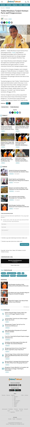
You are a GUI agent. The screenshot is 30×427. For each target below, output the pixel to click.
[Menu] (2, 2)
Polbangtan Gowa (5, 275)
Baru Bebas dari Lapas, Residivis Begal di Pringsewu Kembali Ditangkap (18, 293)
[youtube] (18, 385)
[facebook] (10, 385)
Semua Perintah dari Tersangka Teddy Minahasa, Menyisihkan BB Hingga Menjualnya (22, 144)
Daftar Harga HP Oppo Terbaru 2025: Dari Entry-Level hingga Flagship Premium (16, 313)
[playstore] (18, 390)
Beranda (3, 7)
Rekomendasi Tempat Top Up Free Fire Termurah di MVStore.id (15, 325)
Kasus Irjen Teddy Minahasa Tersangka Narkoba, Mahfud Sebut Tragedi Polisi (21, 160)
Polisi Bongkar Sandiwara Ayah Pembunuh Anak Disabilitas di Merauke (19, 206)
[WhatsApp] (7, 22)
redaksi (10, 19)
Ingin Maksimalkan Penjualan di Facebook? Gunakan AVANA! (16, 331)
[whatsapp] (14, 385)
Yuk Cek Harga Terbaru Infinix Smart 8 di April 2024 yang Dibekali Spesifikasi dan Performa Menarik (17, 355)
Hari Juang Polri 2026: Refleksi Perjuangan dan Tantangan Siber (17, 197)
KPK (23, 273)
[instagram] (16, 385)
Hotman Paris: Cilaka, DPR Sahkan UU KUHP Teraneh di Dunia (7, 144)
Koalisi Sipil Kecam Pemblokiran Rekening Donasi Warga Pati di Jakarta (19, 179)
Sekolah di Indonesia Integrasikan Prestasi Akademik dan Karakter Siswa (19, 171)
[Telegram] (9, 22)
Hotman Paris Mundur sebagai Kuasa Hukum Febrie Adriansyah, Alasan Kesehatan (7, 128)
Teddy (13, 52)
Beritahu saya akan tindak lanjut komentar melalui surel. (14, 238)
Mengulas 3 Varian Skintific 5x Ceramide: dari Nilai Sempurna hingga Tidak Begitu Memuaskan (17, 369)
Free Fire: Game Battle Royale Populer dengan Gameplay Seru (17, 337)
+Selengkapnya (26, 306)
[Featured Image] (15, 48)
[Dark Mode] (26, 2)
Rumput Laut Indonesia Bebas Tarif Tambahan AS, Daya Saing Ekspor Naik (18, 188)
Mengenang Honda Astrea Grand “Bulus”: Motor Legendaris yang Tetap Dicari (16, 349)
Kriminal (8, 7)
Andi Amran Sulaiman (11, 273)
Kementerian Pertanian (21, 275)
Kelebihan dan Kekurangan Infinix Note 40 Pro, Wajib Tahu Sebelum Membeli (16, 343)
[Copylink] (12, 22)
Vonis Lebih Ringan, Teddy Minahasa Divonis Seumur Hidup (22, 128)
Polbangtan (13, 275)
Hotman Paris (5, 107)
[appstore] (11, 390)
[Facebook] (2, 22)
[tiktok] (20, 385)
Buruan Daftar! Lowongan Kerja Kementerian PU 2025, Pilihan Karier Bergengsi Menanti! (17, 362)
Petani (19, 273)
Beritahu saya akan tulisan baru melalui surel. (12, 241)
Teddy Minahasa (14, 107)
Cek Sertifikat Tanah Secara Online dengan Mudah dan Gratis (16, 319)
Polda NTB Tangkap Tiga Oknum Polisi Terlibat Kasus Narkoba (18, 301)
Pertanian (3, 273)
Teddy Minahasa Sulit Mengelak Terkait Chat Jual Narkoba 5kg (7, 160)
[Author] (2, 18)
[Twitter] (4, 22)
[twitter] (12, 385)
